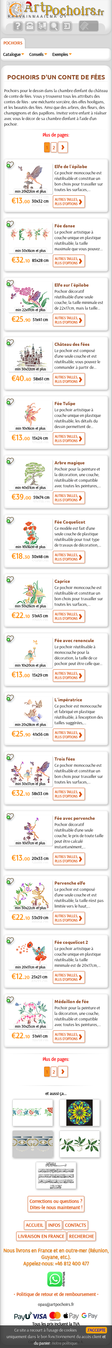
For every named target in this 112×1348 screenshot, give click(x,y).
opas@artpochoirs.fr (56, 1304)
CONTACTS (75, 1225)
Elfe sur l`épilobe (71, 285)
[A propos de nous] (18, 30)
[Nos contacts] (30, 30)
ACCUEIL (35, 1225)
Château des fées (72, 344)
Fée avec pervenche (74, 818)
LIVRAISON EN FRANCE (41, 1236)
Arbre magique (69, 462)
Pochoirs (12, 43)
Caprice (62, 581)
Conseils (36, 54)
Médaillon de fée (71, 1001)
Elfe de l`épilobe (70, 166)
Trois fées (64, 758)
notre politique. (65, 1343)
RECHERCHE (81, 1236)
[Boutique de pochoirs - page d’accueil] (55, 17)
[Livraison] (42, 30)
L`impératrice (68, 699)
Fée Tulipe (64, 403)
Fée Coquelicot (69, 521)
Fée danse (64, 225)
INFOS (54, 1225)
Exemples (60, 54)
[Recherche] (54, 30)
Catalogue (12, 54)
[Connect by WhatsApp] (56, 1285)
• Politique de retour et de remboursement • (56, 1294)
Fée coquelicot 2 (71, 942)
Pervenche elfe (69, 883)
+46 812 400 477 (72, 1263)
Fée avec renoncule (74, 640)
